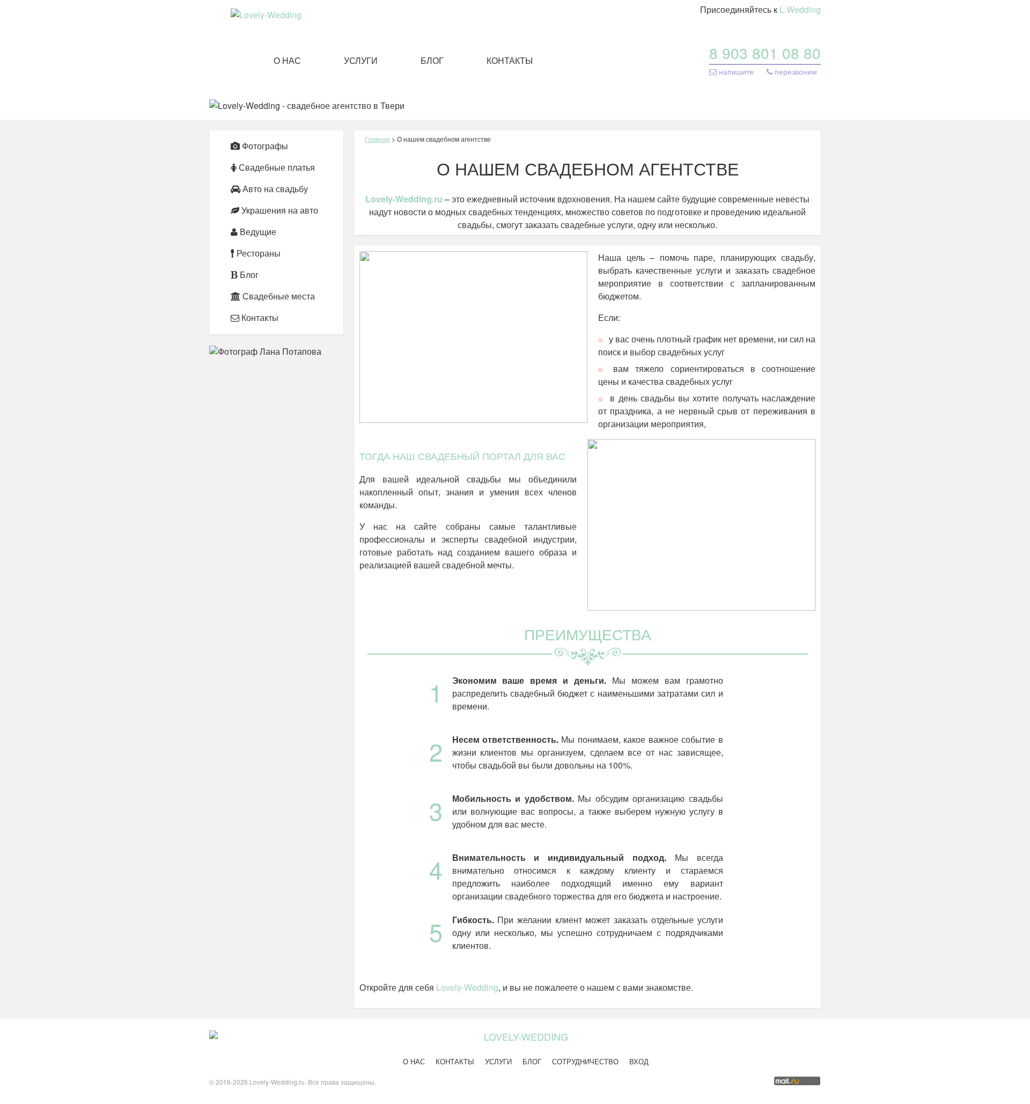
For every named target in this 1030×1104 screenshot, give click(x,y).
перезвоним (794, 71)
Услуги (361, 60)
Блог (432, 60)
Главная (377, 138)
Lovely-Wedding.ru (404, 199)
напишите (736, 71)
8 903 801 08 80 (765, 52)
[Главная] (266, 15)
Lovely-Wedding (467, 987)
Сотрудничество (585, 1061)
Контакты (510, 60)
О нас (287, 60)
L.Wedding (800, 9)
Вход (639, 1061)
